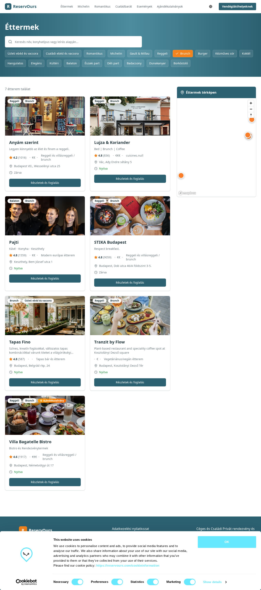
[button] (252, 119)
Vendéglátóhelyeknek (237, 6)
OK (227, 542)
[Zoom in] (251, 103)
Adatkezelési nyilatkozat (130, 528)
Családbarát (123, 6)
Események (144, 6)
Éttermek (67, 6)
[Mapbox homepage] (187, 193)
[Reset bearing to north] (251, 115)
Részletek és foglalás (45, 183)
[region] (216, 147)
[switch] (117, 582)
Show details (212, 582)
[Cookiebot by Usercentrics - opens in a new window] (26, 582)
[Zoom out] (251, 109)
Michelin (84, 6)
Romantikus (102, 6)
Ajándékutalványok (170, 6)
